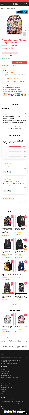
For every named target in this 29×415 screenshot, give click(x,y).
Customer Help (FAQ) (5, 391)
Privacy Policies (4, 373)
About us (3, 369)
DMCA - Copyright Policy (6, 375)
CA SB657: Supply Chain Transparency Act (10, 377)
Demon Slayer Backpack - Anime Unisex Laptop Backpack (7, 296)
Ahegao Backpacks (10, 8)
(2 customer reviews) (12, 45)
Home (2, 8)
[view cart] (27, 4)
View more (14, 304)
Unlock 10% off (3, 409)
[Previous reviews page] (19, 202)
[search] (25, 4)
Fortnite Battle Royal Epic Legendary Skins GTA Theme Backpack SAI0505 (21, 296)
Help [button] (26, 413)
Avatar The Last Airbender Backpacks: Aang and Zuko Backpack (8, 274)
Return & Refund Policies (6, 387)
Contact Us (3, 389)
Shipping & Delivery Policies (7, 383)
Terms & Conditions (5, 371)
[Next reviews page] (26, 202)
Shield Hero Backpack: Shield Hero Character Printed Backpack (20, 253)
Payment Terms (4, 385)
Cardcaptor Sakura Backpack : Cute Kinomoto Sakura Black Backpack (7, 253)
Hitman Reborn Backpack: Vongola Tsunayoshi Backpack (21, 230)
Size (3, 50)
